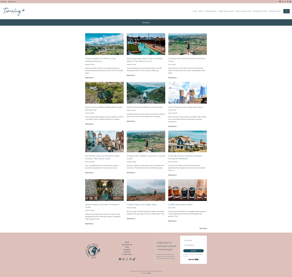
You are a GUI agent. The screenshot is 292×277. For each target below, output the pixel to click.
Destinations (210, 11)
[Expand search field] (286, 11)
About (201, 11)
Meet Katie (3, 1)
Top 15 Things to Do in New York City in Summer (185, 108)
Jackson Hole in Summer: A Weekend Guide (102, 205)
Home (195, 11)
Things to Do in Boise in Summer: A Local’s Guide (146, 157)
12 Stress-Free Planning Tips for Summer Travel (186, 59)
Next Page (203, 228)
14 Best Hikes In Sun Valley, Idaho (142, 204)
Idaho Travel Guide (243, 11)
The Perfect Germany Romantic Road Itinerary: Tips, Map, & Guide (102, 157)
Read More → (89, 77)
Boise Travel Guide (226, 11)
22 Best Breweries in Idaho (180, 204)
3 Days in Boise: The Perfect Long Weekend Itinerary (100, 59)
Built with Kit (194, 259)
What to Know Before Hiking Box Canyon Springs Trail (104, 108)
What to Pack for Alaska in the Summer (145, 107)
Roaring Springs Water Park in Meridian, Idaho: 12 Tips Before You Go (145, 59)
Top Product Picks (259, 11)
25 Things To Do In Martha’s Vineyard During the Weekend (185, 157)
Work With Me (11, 1)
